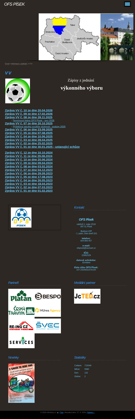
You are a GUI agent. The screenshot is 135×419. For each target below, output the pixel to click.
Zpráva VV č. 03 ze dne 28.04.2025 (29, 140)
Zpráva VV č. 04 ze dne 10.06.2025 (29, 136)
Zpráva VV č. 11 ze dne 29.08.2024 (28, 156)
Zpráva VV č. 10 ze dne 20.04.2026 (29, 110)
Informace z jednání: (19, 64)
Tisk (61, 412)
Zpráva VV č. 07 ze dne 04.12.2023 (29, 170)
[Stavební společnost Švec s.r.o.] (48, 325)
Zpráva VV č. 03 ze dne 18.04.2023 (29, 183)
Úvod (7, 64)
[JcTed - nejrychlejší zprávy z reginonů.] (87, 296)
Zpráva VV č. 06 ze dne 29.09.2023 (29, 173)
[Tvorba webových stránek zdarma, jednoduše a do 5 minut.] (58, 412)
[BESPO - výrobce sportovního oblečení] (48, 296)
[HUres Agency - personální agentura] (48, 311)
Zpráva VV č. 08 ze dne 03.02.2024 (29, 166)
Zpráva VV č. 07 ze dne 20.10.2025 (29, 123)
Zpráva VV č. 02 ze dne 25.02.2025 (29, 143)
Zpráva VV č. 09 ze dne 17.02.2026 (29, 114)
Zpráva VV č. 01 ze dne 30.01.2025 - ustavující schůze (42, 147)
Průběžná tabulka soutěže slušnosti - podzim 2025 (39, 126)
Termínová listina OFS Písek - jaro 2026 (33, 120)
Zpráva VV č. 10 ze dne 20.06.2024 (29, 159)
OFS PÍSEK (14, 4)
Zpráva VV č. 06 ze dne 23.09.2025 (29, 129)
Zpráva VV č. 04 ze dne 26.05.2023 (29, 180)
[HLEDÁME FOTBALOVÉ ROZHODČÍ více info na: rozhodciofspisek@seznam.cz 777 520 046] (21, 383)
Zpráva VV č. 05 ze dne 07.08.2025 (29, 133)
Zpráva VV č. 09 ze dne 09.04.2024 (29, 163)
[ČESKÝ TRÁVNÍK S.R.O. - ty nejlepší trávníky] (21, 311)
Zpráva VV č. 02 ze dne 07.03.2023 (29, 187)
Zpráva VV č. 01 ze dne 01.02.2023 (29, 190)
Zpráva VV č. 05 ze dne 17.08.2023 (29, 177)
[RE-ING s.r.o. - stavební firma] (21, 325)
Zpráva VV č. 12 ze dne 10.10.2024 (29, 152)
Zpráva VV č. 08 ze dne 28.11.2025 (28, 117)
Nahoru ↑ (91, 412)
